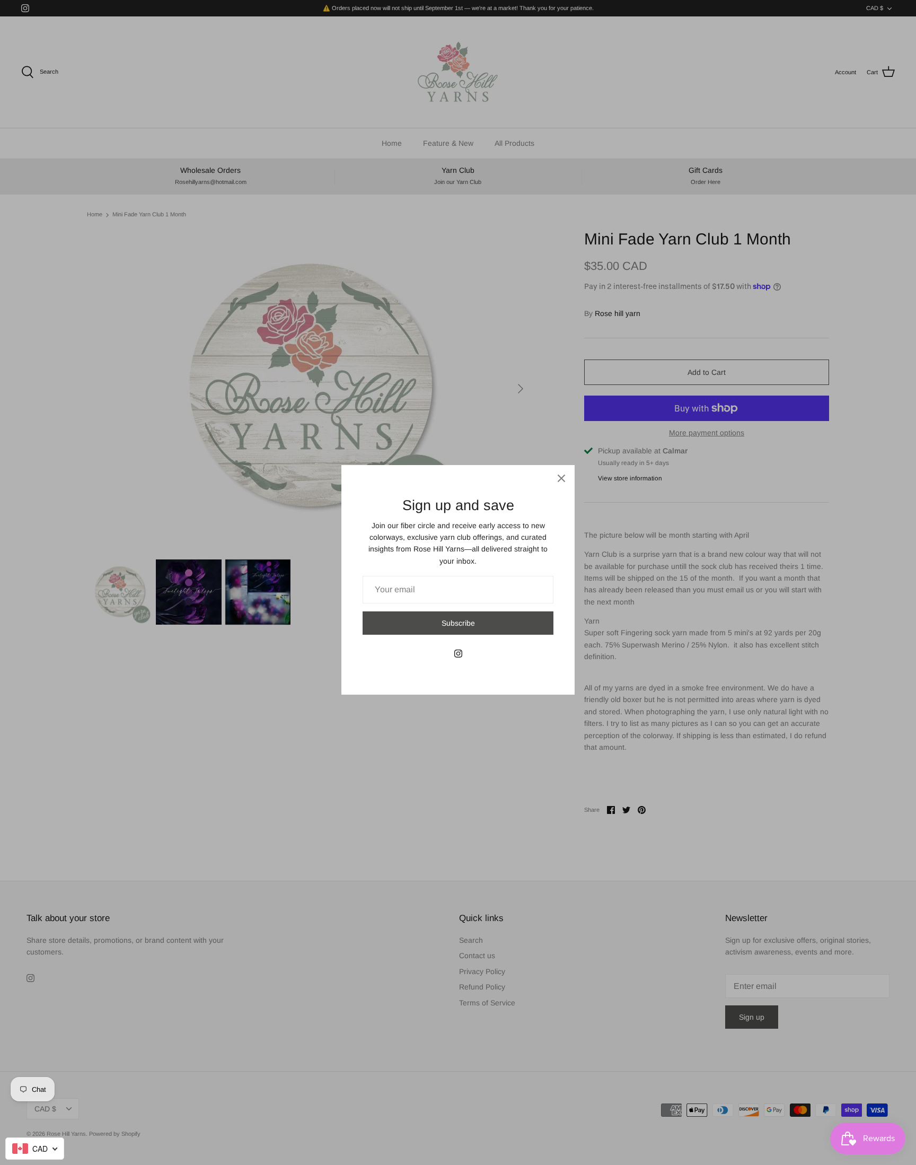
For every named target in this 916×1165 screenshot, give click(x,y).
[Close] (561, 478)
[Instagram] (458, 654)
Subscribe (458, 623)
